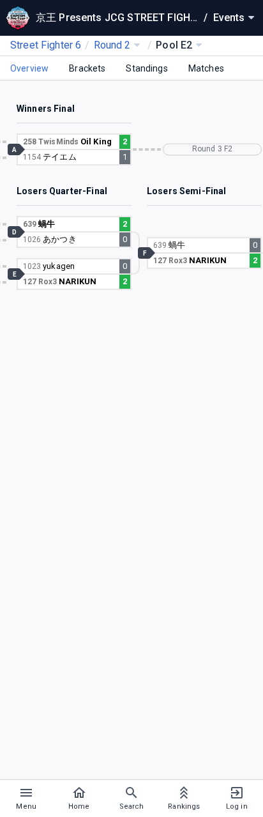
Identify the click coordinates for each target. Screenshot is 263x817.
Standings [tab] (146, 68)
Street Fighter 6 (45, 45)
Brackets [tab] (87, 68)
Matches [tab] (206, 68)
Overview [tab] (29, 68)
